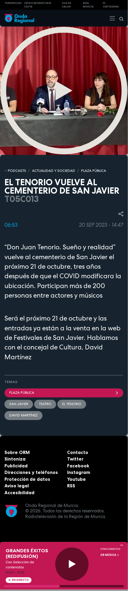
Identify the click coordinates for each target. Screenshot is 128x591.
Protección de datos (27, 479)
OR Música (108, 555)
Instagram (78, 472)
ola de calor (66, 4)
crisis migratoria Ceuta (37, 4)
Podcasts (17, 170)
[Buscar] (119, 18)
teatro (45, 404)
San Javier (18, 404)
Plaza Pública (21, 392)
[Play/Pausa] (72, 564)
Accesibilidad (19, 492)
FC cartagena (111, 4)
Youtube (76, 479)
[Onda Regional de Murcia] (19, 18)
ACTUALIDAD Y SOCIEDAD (53, 170)
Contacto (77, 452)
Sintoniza (15, 459)
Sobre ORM (17, 452)
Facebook (78, 466)
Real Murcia (88, 4)
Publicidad (16, 466)
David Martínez (23, 415)
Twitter (75, 459)
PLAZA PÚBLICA (93, 170)
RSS (71, 486)
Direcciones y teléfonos (31, 472)
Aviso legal (16, 486)
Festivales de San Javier (49, 337)
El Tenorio (71, 404)
